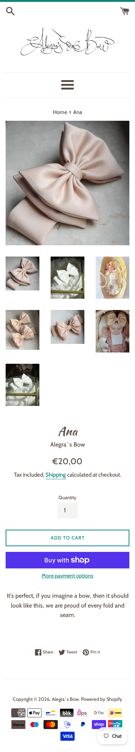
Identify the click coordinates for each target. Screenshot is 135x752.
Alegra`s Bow (65, 699)
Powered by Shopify (101, 699)
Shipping (55, 474)
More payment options (67, 575)
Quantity (67, 497)
